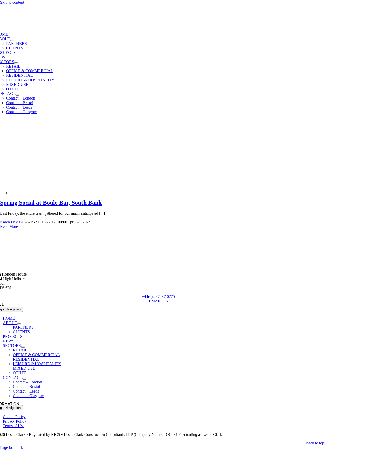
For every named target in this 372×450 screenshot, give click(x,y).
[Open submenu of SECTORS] (16, 63)
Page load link (11, 447)
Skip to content (12, 2)
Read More (9, 226)
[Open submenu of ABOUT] (12, 40)
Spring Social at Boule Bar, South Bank (51, 202)
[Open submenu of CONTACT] (17, 95)
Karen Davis (10, 222)
